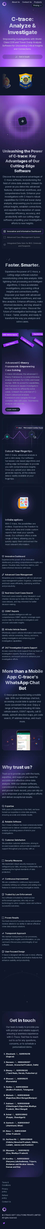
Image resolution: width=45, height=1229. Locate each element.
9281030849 (26, 1139)
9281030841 (20, 1131)
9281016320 (22, 1070)
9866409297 (24, 1062)
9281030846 (23, 1095)
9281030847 (24, 1123)
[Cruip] (4, 4)
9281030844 (22, 1087)
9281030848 (23, 1103)
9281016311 (22, 1079)
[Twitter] (4, 1223)
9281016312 (23, 1150)
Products (38, 2)
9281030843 (23, 1159)
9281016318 (24, 1054)
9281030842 (21, 1114)
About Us (16, 2)
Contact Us (27, 2)
